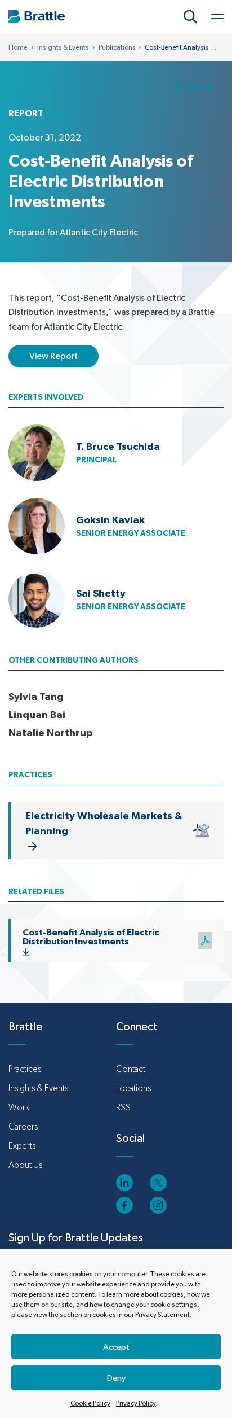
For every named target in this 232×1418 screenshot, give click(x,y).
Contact (130, 1069)
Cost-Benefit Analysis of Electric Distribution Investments (91, 936)
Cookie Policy (90, 1403)
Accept (116, 1346)
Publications (117, 47)
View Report (53, 356)
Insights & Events (63, 47)
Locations (133, 1088)
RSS (123, 1107)
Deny (116, 1377)
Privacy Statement (162, 1315)
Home (18, 47)
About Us (25, 1164)
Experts (21, 1145)
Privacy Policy (136, 1403)
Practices (24, 1069)
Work (18, 1107)
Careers (23, 1126)
